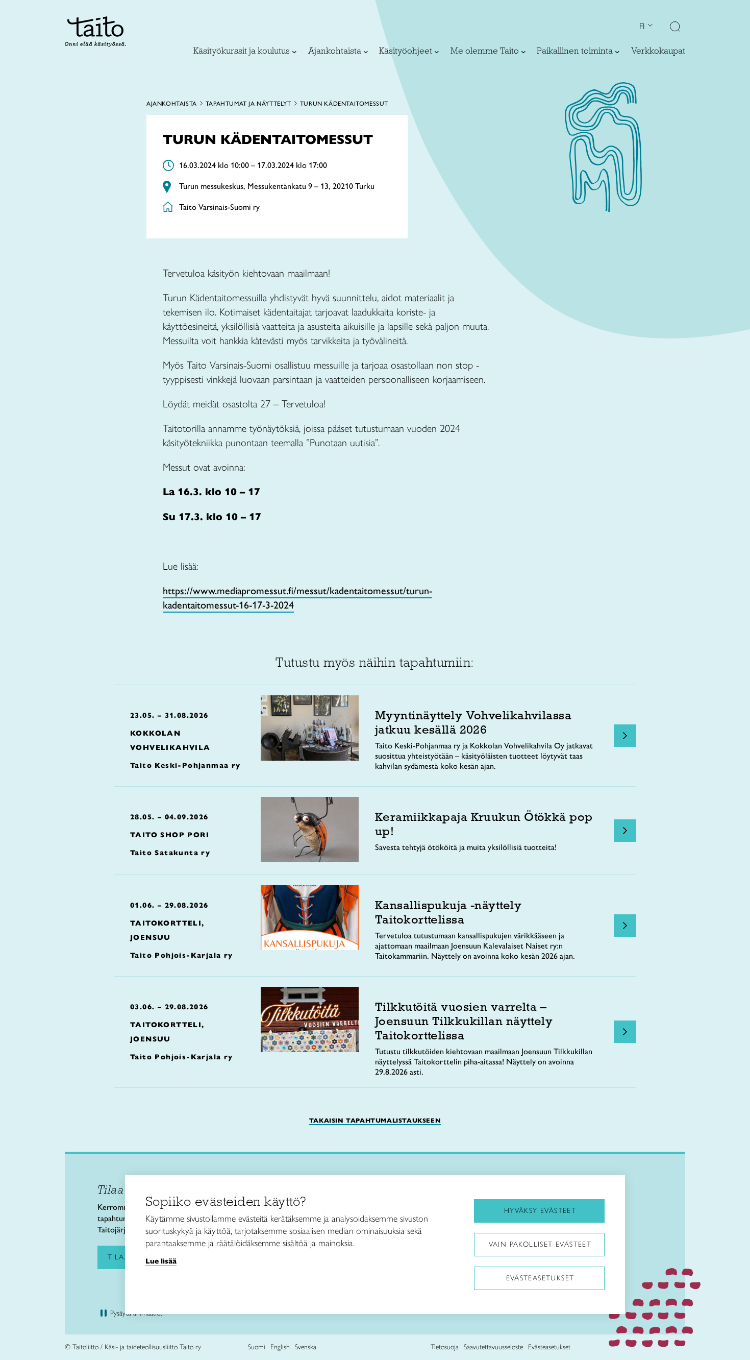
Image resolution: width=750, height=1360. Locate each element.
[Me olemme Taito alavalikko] (523, 51)
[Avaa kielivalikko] (649, 26)
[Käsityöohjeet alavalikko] (436, 51)
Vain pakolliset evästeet (540, 1244)
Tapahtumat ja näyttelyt (248, 103)
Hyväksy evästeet (540, 1210)
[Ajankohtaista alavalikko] (365, 51)
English (280, 1347)
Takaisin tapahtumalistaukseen (375, 1120)
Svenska (305, 1347)
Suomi (256, 1347)
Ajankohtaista (171, 103)
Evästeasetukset (540, 1278)
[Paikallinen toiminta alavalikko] (617, 51)
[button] (675, 27)
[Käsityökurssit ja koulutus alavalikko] (294, 51)
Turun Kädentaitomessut (344, 103)
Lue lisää (161, 1261)
